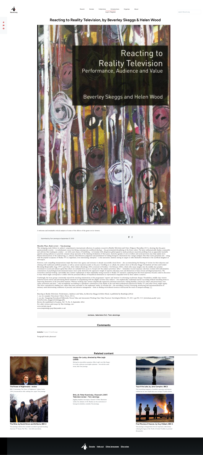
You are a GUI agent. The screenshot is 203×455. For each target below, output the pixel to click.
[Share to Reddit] (132, 237)
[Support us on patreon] (3, 25)
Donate (92, 446)
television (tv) (101, 315)
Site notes (125, 446)
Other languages (112, 446)
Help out (100, 446)
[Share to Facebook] (129, 237)
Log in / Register (110, 12)
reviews (91, 315)
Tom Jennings (114, 315)
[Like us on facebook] (3, 28)
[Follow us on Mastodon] (3, 22)
